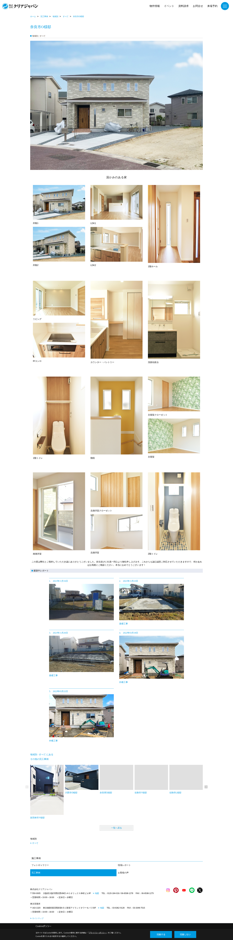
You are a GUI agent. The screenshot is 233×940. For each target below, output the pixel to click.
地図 (97, 893)
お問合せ (198, 6)
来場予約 (212, 6)
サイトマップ (38, 918)
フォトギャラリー (40, 865)
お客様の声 (123, 873)
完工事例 (36, 873)
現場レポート (124, 865)
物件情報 (155, 6)
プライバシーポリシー (97, 933)
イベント (169, 6)
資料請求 (183, 6)
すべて (35, 843)
